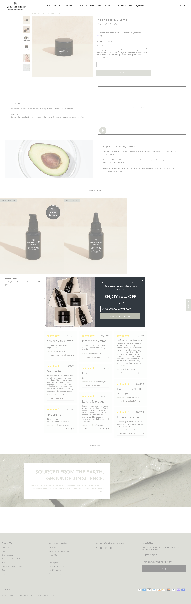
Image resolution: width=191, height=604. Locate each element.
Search (140, 6)
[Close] (142, 280)
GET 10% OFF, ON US (120, 316)
